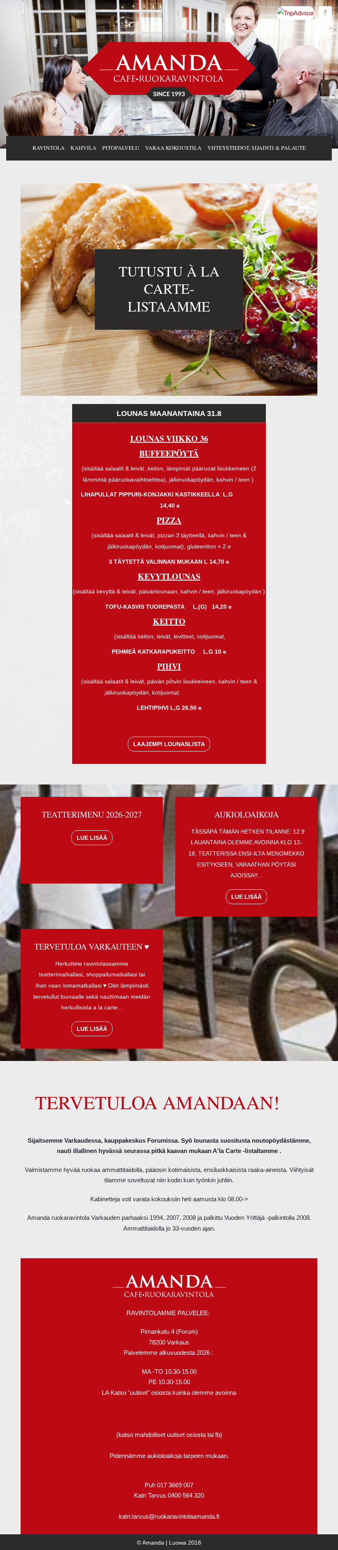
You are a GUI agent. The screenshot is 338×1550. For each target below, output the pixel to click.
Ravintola (49, 147)
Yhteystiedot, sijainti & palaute (256, 147)
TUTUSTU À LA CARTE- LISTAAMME (169, 289)
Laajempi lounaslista (169, 744)
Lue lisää (92, 837)
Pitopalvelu (120, 147)
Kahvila (83, 147)
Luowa (177, 1542)
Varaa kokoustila (173, 147)
